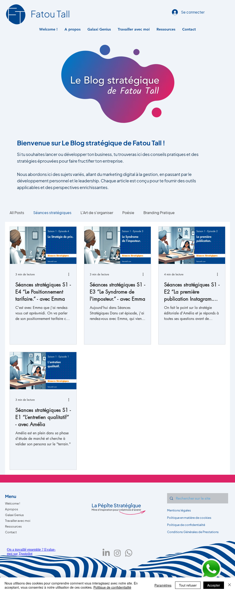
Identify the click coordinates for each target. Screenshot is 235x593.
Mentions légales (179, 510)
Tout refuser (188, 585)
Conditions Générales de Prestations (193, 532)
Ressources (13, 526)
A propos (11, 509)
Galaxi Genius (14, 515)
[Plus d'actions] (70, 274)
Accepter (213, 585)
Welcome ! (12, 503)
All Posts (17, 212)
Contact (11, 532)
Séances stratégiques (52, 212)
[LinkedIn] (106, 552)
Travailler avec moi (17, 520)
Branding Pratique (159, 212)
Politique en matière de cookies (189, 518)
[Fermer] (229, 585)
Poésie (128, 212)
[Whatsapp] (128, 552)
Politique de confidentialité (112, 587)
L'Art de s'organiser (97, 212)
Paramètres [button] (162, 585)
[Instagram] (117, 552)
